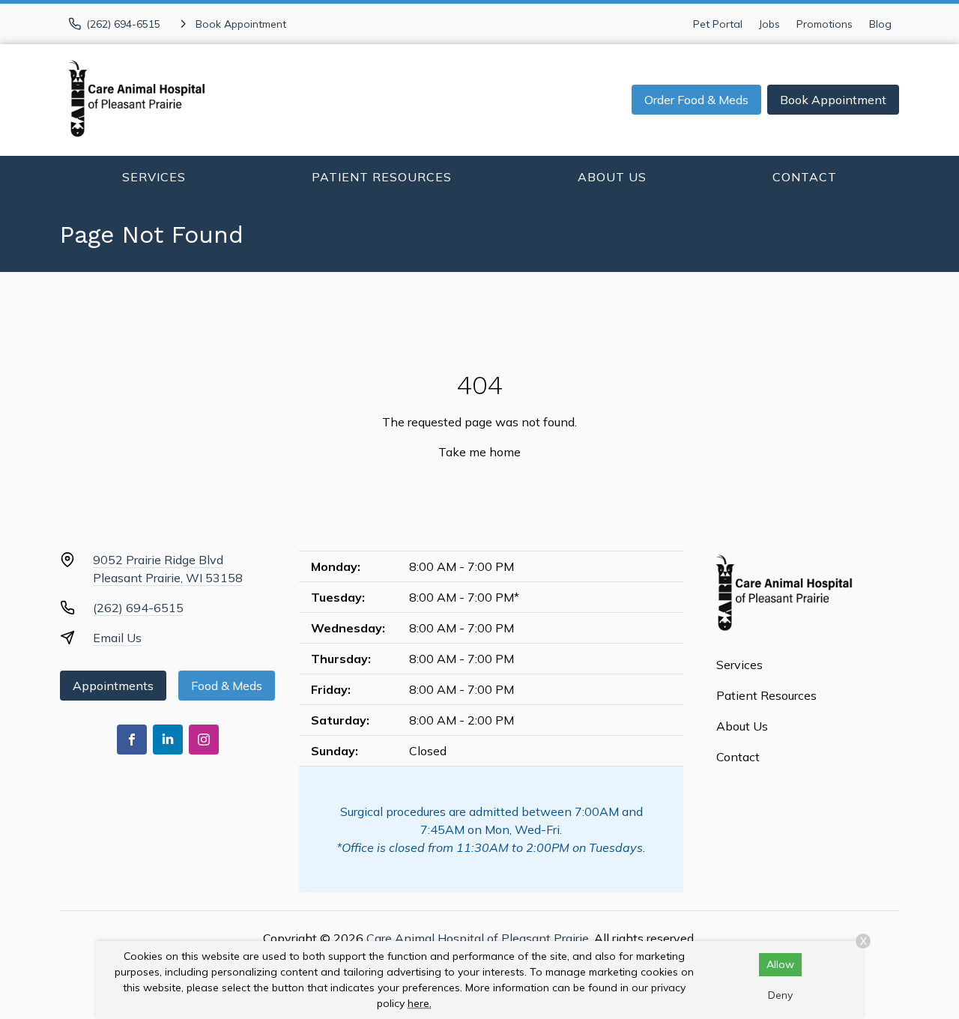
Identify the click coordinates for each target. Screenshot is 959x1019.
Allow (780, 964)
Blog (880, 24)
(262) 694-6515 (138, 607)
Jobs (769, 24)
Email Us (117, 637)
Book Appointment (833, 99)
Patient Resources (382, 176)
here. (420, 1003)
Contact (804, 176)
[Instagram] (204, 740)
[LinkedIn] (168, 740)
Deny (780, 995)
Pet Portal (717, 24)
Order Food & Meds (696, 99)
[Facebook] (132, 740)
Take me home (479, 451)
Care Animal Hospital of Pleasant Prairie (477, 938)
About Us (612, 176)
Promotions (824, 24)
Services (154, 176)
